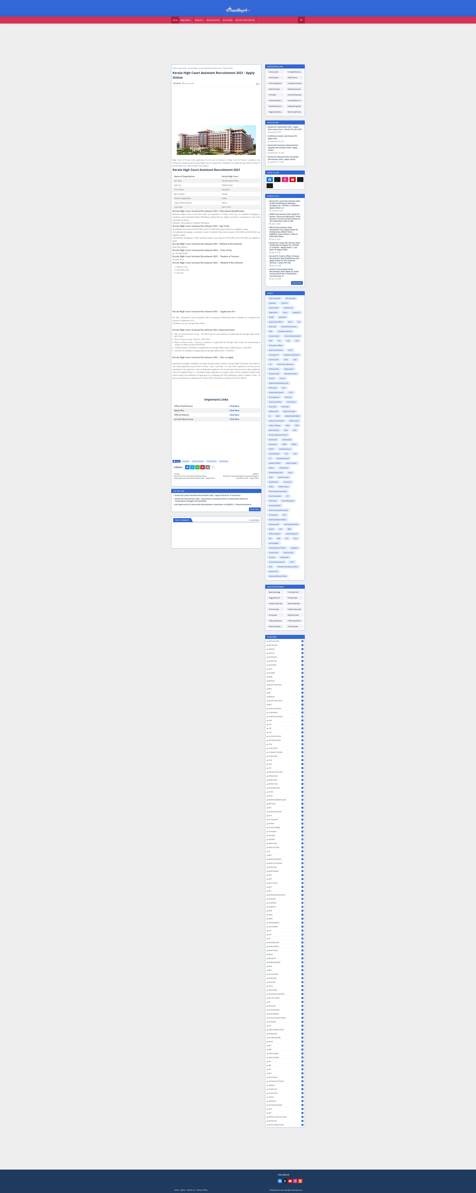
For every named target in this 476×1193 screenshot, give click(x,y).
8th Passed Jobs (294, 603)
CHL (279, 341)
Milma (271, 468)
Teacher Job (273, 552)
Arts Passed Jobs (275, 83)
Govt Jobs (272, 407)
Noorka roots (283, 477)
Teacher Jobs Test (275, 603)
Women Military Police (277, 576)
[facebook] (270, 179)
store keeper (274, 543)
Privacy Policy (201, 1190)
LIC (270, 458)
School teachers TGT (276, 100)
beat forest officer (276, 322)
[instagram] (285, 179)
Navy (290, 472)
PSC (284, 515)
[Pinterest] (202, 467)
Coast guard (273, 355)
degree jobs (288, 369)
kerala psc (273, 444)
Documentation (213, 20)
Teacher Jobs (288, 552)
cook (286, 359)
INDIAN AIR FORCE (292, 416)
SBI (270, 538)
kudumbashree (285, 449)
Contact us (191, 1190)
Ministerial (284, 468)
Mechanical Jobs (294, 89)
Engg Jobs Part (274, 598)
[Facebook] (187, 467)
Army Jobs (273, 615)
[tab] (175, 20)
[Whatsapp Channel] (277, 179)
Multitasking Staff (276, 472)
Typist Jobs (284, 557)
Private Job (273, 515)
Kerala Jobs (182, 68)
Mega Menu (185, 20)
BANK (271, 317)
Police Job (272, 501)
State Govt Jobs (275, 626)
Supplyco (294, 548)
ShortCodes (228, 20)
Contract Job (274, 359)
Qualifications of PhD (276, 106)
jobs (286, 430)
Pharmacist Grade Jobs (277, 491)
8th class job (290, 298)
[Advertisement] (238, 42)
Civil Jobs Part (293, 592)
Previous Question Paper (278, 510)
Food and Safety (275, 402)
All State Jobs (293, 626)
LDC (286, 454)
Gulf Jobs (285, 407)
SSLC (295, 538)
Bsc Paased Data (294, 112)
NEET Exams (292, 77)
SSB (278, 538)
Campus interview (285, 331)
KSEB (284, 444)
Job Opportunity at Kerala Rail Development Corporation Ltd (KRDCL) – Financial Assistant (213, 504)
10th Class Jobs (274, 298)
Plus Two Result (275, 496)
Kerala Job (273, 439)
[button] (301, 20)
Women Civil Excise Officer (288, 567)
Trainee (272, 557)
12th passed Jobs (275, 621)
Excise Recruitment (276, 392)
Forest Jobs (291, 402)
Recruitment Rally (291, 524)
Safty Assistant (274, 534)
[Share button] (212, 467)
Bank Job (282, 317)
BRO (270, 331)
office (271, 487)
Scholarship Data (294, 95)
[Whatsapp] (197, 467)
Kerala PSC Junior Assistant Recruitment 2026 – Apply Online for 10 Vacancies (207, 495)
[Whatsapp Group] (270, 185)
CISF (288, 341)
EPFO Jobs (273, 388)
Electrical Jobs (274, 89)
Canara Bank (274, 336)
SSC (286, 538)
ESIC (283, 388)
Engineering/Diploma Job (278, 383)
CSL (270, 364)
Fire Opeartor (274, 397)
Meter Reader (291, 463)
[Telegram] (300, 179)
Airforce (284, 303)
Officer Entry (283, 487)
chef (270, 341)
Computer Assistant (291, 355)
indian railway (274, 425)
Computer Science (295, 83)
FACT (291, 392)
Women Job (273, 571)
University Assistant (276, 562)
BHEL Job (272, 326)
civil (296, 341)
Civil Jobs (272, 95)
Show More (254, 509)
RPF (280, 529)
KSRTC (271, 449)
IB (270, 416)
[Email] (207, 467)
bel (299, 322)
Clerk (290, 350)
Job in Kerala (211, 461)
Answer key (288, 308)
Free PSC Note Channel (245, 20)
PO (287, 496)
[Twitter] (192, 467)
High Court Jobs (197, 461)
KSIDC (294, 444)
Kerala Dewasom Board (278, 435)
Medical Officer (275, 463)
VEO (270, 567)
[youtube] (292, 179)
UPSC (292, 562)
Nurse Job (287, 482)
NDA (271, 477)
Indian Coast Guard (276, 421)
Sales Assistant (291, 534)
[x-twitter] (285, 1181)
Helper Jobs (273, 411)
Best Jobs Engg (274, 592)
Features (198, 20)
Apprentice (273, 312)
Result (271, 529)
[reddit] (300, 1181)
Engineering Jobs (294, 106)
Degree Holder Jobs (276, 112)
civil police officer (275, 345)
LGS (295, 454)
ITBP (296, 425)
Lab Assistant (274, 454)
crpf (294, 359)
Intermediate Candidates (295, 100)
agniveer (272, 303)
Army (285, 312)
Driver (282, 378)
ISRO (287, 425)
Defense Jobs (274, 369)
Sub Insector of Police (277, 548)
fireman (288, 397)
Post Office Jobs (288, 501)
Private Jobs (292, 598)
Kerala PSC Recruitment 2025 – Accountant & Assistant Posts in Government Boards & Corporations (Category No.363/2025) (211, 500)
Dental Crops (274, 374)
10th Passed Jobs (294, 621)
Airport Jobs (273, 308)
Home (175, 20)
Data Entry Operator (285, 364)
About (182, 1190)
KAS (294, 430)
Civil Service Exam (276, 350)
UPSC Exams (273, 77)
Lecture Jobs (273, 72)
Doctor (271, 378)
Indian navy (293, 421)
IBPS (278, 416)
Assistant (185, 461)
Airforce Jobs (274, 609)
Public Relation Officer (277, 520)
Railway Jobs (274, 524)
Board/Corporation (289, 326)
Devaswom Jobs (291, 374)
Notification (273, 482)
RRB (289, 529)
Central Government (292, 336)
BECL (290, 322)
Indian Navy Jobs (294, 609)
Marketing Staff (283, 458)
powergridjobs (274, 505)
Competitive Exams (295, 72)
